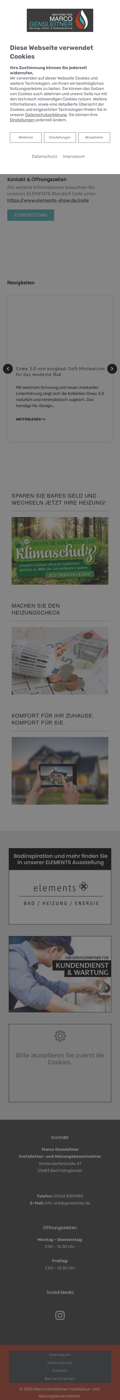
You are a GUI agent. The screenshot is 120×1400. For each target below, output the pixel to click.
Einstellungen (59, 137)
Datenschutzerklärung (46, 114)
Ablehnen (25, 137)
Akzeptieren (94, 137)
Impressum (74, 156)
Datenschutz (44, 156)
